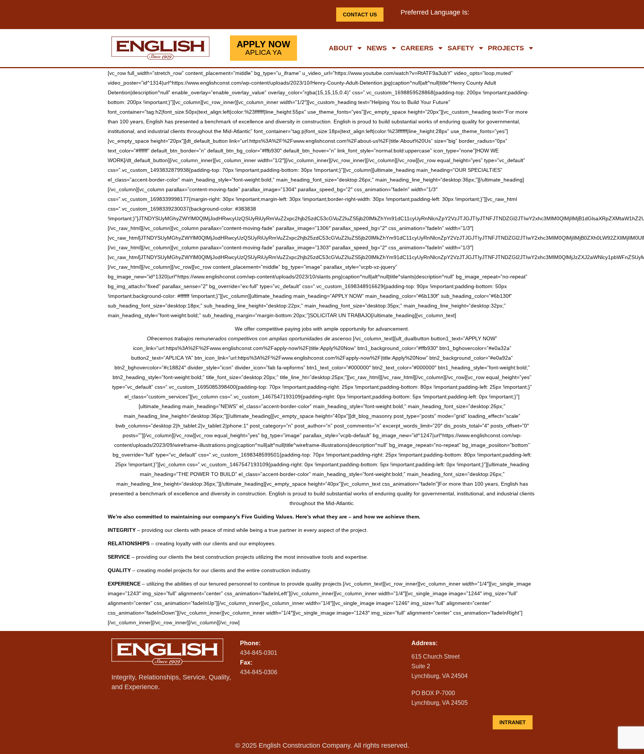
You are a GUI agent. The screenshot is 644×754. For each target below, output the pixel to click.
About (341, 48)
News (377, 48)
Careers (417, 48)
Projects (506, 48)
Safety (461, 48)
